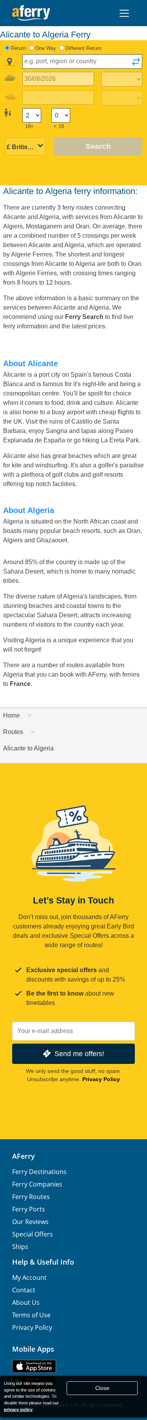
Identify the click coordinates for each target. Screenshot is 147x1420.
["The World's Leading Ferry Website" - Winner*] (31, 13)
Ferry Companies (37, 1184)
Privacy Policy (101, 1079)
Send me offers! (79, 1053)
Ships (20, 1246)
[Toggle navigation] (124, 13)
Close (102, 1388)
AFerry (23, 1156)
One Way (45, 48)
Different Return (83, 48)
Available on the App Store (34, 1366)
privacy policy (18, 1409)
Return (18, 48)
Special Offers (32, 1234)
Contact (23, 1290)
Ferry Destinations (39, 1171)
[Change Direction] (136, 64)
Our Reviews (30, 1221)
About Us (26, 1302)
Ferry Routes (31, 1196)
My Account (29, 1277)
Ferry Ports (28, 1209)
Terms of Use (31, 1315)
